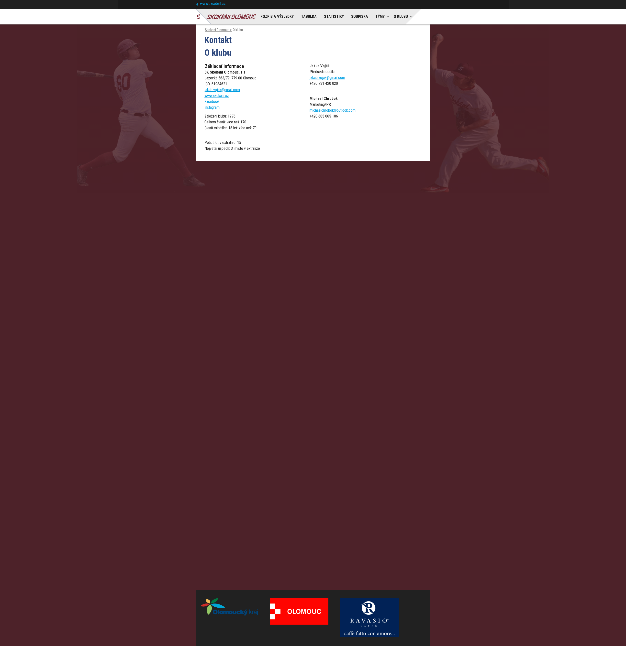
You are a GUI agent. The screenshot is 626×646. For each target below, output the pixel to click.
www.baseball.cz (213, 3)
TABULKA (309, 16)
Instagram (212, 107)
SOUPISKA (359, 16)
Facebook (212, 101)
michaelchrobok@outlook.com (333, 110)
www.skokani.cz (216, 95)
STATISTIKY (334, 16)
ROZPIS (277, 16)
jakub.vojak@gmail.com (222, 89)
